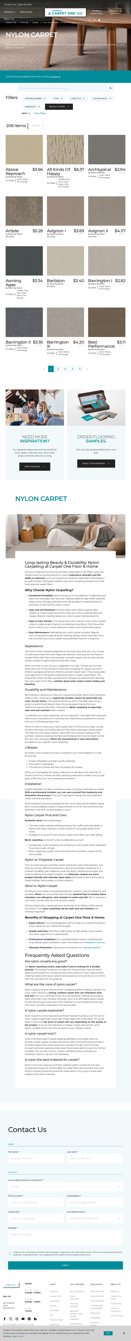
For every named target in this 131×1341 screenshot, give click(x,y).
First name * (13, 1152)
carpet (43, 934)
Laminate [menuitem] (54, 1310)
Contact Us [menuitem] (116, 1303)
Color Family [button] (100, 98)
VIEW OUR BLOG (32, 466)
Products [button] (9, 12)
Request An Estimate (116, 12)
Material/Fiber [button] (33, 98)
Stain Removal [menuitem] (97, 1291)
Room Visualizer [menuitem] (74, 1297)
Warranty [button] (30, 107)
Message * (12, 1228)
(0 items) (99, 20)
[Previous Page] (44, 369)
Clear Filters (40, 113)
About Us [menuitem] (115, 1291)
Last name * (72, 1152)
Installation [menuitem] (95, 1318)
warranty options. (92, 947)
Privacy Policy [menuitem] (117, 1316)
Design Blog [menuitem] (75, 1324)
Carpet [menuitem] (53, 1305)
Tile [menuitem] (51, 1315)
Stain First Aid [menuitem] (96, 1296)
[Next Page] (87, 369)
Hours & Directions (96, 12)
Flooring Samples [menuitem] (74, 1304)
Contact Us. (55, 77)
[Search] (110, 88)
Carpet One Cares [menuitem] (116, 1297)
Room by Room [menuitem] (77, 1291)
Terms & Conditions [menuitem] (116, 1309)
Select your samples (93, 463)
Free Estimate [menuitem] (56, 1320)
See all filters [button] (57, 106)
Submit (65, 1265)
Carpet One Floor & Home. (22, 1324)
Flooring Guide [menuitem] (97, 1301)
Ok (108, 1333)
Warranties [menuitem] (95, 1313)
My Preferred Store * (76, 1212)
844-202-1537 (25, 4)
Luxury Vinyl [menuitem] (55, 1296)
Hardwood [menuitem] (54, 1301)
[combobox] (63, 88)
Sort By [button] (36, 125)
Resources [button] (26, 12)
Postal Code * (14, 1212)
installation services (94, 942)
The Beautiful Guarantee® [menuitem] (96, 1306)
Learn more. (18, 1336)
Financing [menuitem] (54, 1324)
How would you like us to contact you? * (26, 1180)
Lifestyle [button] (76, 98)
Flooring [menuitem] (54, 1291)
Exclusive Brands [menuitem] (94, 1323)
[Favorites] (94, 20)
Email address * (74, 1196)
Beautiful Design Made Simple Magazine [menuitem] (76, 1315)
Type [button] (56, 98)
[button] (89, 20)
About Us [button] (9, 19)
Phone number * (15, 1196)
